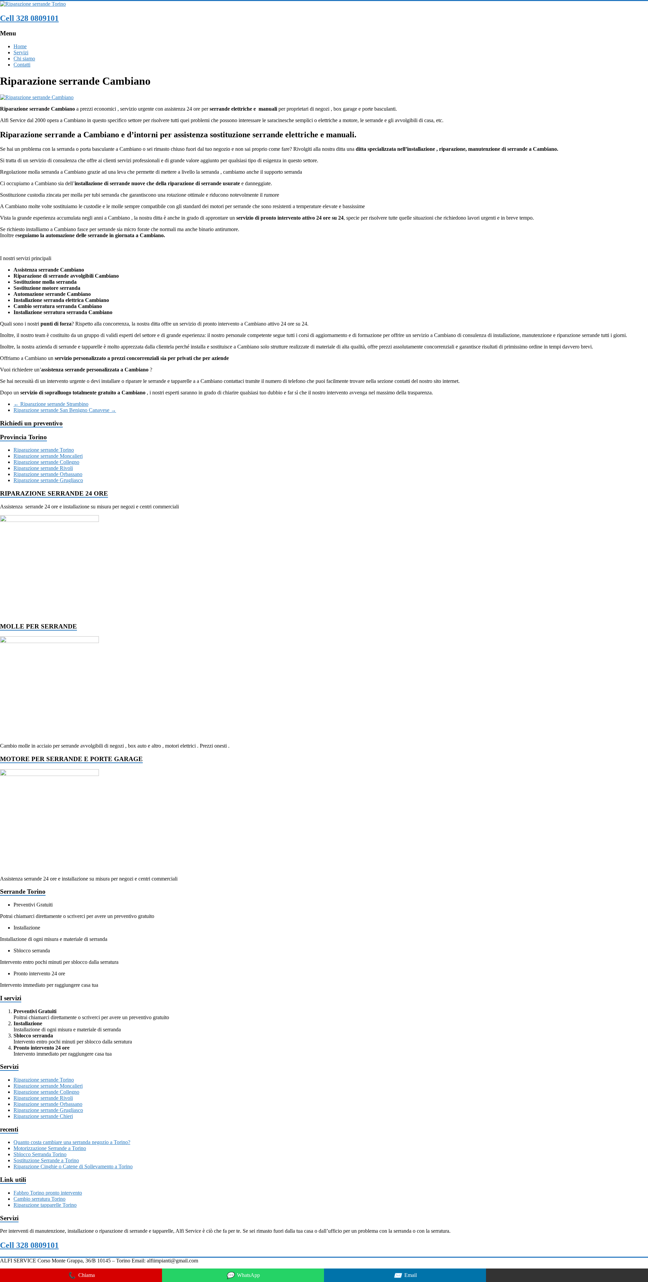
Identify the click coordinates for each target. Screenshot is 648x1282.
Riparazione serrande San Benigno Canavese (65, 410)
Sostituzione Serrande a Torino (46, 1160)
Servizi (21, 52)
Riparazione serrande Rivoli (43, 468)
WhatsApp (243, 1275)
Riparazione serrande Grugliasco (48, 480)
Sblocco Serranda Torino (40, 1154)
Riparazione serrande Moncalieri (48, 456)
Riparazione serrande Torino (44, 450)
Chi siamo (24, 58)
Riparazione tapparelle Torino (45, 1205)
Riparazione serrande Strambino (51, 404)
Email (405, 1275)
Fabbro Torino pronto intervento (48, 1193)
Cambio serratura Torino (39, 1199)
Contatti (22, 64)
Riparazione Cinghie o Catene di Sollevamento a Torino (73, 1166)
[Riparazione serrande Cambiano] (37, 97)
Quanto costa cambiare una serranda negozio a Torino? (72, 1142)
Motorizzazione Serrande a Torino (50, 1148)
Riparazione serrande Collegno (46, 462)
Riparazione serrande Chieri (43, 1116)
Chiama (81, 1275)
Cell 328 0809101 (29, 18)
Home (20, 46)
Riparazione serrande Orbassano (48, 474)
